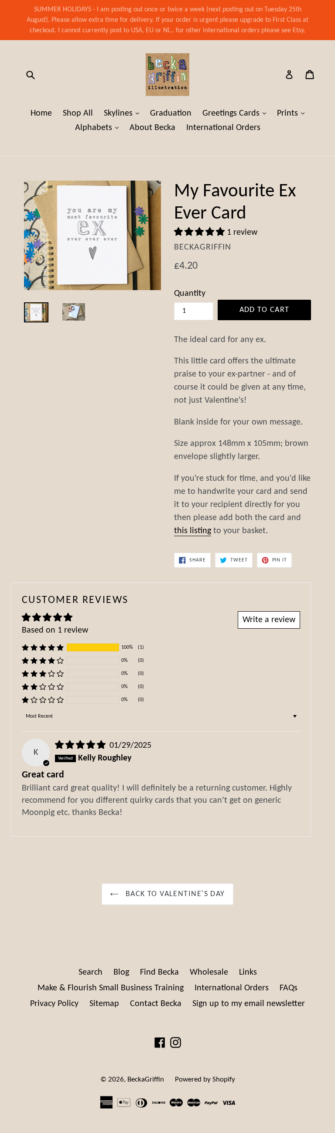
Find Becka (159, 972)
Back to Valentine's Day (174, 894)
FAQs (288, 988)
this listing (192, 531)
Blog (121, 972)
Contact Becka (155, 1004)
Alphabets (99, 127)
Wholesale (209, 972)
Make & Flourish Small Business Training (111, 988)
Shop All (78, 113)
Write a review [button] (269, 620)
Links (248, 972)
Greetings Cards (236, 113)
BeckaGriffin (145, 1079)
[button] (200, 232)
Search (91, 972)
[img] (81, 745)
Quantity (189, 293)
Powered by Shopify (205, 1079)
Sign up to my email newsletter (248, 1004)
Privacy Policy (54, 1004)
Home (41, 113)
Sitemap (104, 1004)
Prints (293, 113)
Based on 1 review (55, 630)
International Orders (223, 127)
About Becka (152, 127)
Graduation (170, 113)
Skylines (124, 113)
